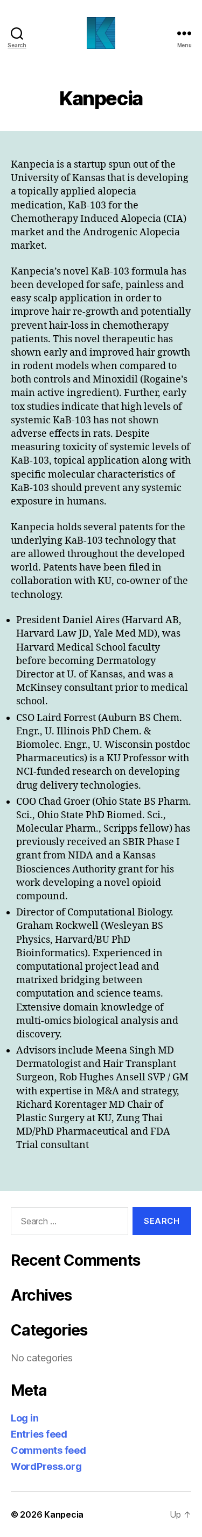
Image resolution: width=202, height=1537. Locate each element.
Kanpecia (63, 1514)
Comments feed (48, 1450)
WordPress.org (46, 1466)
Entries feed (39, 1434)
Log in (24, 1418)
